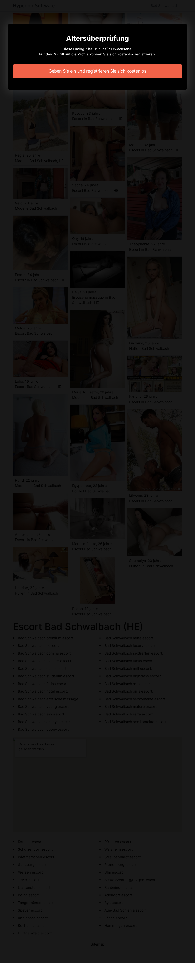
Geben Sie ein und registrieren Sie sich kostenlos (97, 71)
